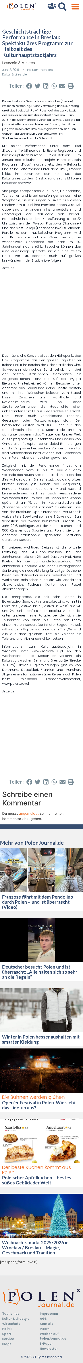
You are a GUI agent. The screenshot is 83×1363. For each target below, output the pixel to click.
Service (8, 1339)
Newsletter (49, 1348)
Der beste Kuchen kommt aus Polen (36, 1170)
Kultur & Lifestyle (14, 74)
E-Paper (46, 1343)
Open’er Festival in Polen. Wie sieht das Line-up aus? (39, 1105)
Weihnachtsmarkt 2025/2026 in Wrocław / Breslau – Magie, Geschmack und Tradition (35, 1247)
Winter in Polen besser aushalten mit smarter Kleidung (41, 1039)
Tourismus (10, 1313)
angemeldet (29, 813)
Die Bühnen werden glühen (33, 1097)
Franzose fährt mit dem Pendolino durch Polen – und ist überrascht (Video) (37, 902)
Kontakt (46, 1324)
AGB (43, 1318)
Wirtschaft (11, 1324)
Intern (45, 1329)
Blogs (6, 1344)
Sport (7, 1334)
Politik (7, 1329)
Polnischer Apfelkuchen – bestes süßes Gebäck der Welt (36, 1180)
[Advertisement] (41, 312)
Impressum (49, 1313)
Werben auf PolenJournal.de (53, 1336)
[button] (75, 6)
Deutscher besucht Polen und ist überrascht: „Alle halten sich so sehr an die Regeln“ (39, 972)
